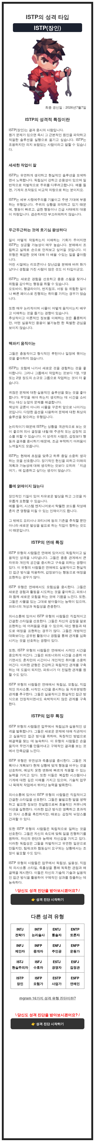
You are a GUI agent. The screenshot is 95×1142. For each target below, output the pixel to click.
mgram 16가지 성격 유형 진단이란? (47, 998)
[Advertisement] (47, 1081)
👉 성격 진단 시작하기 (47, 899)
